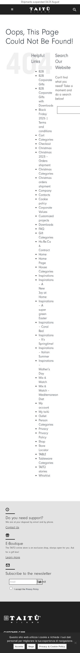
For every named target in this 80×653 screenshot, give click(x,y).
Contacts (44, 195)
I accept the (26, 589)
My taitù (44, 412)
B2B (41, 71)
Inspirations (46, 275)
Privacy (43, 429)
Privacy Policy (32, 589)
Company (45, 190)
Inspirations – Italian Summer (46, 352)
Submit (39, 581)
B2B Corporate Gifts (45, 80)
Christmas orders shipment (45, 182)
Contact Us (12, 527)
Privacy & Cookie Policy (52, 646)
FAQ (41, 229)
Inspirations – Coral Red (46, 327)
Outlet (42, 416)
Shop (42, 441)
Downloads (46, 224)
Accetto (19, 646)
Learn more (13, 557)
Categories (46, 139)
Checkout (45, 144)
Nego (31, 646)
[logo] (39, 8)
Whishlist (44, 475)
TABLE (42, 454)
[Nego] (75, 643)
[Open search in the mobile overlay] (74, 10)
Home (43, 254)
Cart (41, 135)
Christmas (45, 148)
